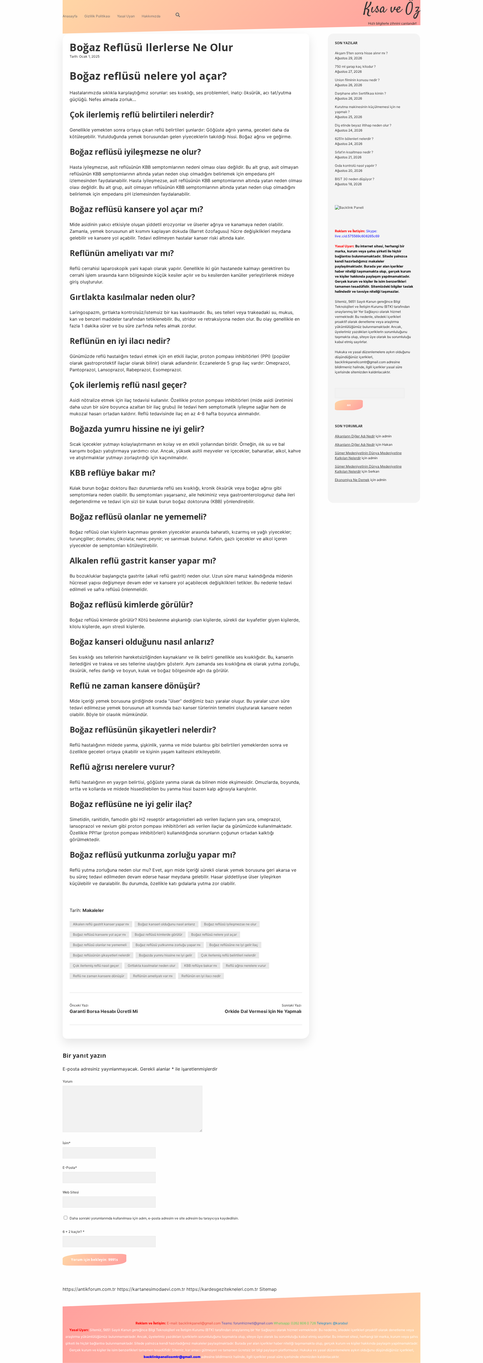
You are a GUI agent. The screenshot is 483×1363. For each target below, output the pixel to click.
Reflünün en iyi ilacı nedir (201, 976)
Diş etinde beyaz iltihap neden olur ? (363, 125)
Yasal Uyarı (126, 16)
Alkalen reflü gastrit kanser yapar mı (101, 924)
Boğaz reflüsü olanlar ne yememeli (100, 945)
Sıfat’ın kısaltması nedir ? (354, 152)
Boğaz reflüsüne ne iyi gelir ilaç (233, 945)
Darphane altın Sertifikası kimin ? (360, 93)
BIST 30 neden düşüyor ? (354, 179)
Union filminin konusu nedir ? (357, 80)
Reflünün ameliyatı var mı (152, 976)
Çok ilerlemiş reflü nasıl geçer (96, 965)
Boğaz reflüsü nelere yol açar (214, 934)
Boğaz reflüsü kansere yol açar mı (99, 934)
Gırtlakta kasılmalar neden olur (151, 965)
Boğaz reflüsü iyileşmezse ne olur (230, 924)
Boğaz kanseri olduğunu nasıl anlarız (166, 924)
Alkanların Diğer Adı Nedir (355, 436)
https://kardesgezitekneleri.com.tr (222, 1289)
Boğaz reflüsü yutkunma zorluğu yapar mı (168, 945)
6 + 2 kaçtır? (73, 1232)
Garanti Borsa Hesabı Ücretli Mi (104, 1011)
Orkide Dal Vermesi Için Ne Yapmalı (263, 1011)
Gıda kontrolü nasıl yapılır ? (356, 165)
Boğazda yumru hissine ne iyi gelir (165, 955)
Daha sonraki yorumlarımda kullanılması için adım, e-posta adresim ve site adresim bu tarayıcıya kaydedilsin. (154, 1218)
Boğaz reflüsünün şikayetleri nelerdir (101, 955)
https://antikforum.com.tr (89, 1289)
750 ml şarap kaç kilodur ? (355, 66)
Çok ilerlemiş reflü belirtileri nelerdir (228, 955)
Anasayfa (70, 16)
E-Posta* (70, 1167)
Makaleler (93, 910)
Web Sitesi (71, 1192)
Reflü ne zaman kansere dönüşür (98, 976)
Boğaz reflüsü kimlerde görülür (158, 934)
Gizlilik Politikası (97, 16)
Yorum (67, 1081)
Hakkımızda (151, 16)
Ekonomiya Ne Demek (352, 480)
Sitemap (268, 1289)
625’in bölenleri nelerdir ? (354, 139)
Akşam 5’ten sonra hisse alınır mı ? (361, 53)
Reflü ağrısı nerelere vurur (246, 965)
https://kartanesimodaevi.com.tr (151, 1289)
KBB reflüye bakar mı (200, 965)
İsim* (66, 1143)
